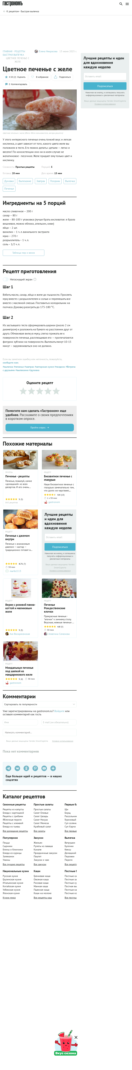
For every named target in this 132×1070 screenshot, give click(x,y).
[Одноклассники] (26, 768)
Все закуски (40, 864)
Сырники (7, 846)
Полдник (55, 181)
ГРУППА (9, 472)
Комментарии (119, 20)
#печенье (18, 366)
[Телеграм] (8, 768)
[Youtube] (44, 768)
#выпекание (22, 370)
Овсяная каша (41, 879)
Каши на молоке (42, 893)
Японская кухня (11, 893)
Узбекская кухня (11, 889)
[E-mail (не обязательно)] (59, 722)
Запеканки (8, 856)
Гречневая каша (42, 876)
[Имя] (20, 722)
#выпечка (8, 366)
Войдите (59, 711)
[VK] (17, 768)
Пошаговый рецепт (39, 20)
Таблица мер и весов (23, 252)
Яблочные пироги (12, 819)
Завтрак (40, 181)
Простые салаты (42, 809)
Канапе (37, 849)
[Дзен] (53, 768)
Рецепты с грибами (13, 816)
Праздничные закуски (45, 853)
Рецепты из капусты (13, 809)
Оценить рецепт (65, 20)
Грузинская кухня (12, 879)
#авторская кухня (44, 366)
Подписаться (60, 547)
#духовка (34, 370)
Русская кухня (10, 876)
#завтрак (29, 366)
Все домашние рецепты (15, 831)
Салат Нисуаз (41, 819)
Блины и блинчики (13, 849)
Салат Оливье (41, 812)
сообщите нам (10, 362)
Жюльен (38, 842)
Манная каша (41, 886)
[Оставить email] (60, 537)
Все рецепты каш (43, 897)
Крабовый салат (42, 826)
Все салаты (39, 831)
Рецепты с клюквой (13, 823)
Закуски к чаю (41, 859)
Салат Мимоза (41, 823)
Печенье (9, 188)
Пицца (6, 842)
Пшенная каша (41, 889)
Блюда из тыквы (11, 826)
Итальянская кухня (13, 882)
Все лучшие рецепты (14, 864)
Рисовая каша (41, 882)
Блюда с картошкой (13, 812)
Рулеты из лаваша (43, 846)
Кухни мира (9, 897)
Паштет (37, 856)
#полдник (59, 366)
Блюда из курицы (12, 853)
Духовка (9, 181)
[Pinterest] (35, 768)
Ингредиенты (13, 20)
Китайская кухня (12, 886)
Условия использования (60, 570)
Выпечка (70, 181)
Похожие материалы (93, 20)
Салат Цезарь (41, 816)
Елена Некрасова (48, 51)
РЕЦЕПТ (47, 472)
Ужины (6, 859)
